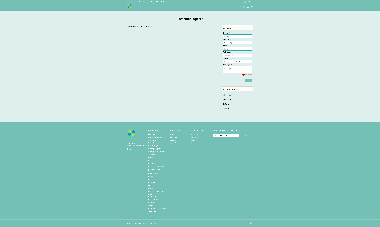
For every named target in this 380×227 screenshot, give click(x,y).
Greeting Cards (153, 140)
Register (172, 134)
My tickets (173, 140)
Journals (150, 157)
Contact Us (227, 99)
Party (150, 180)
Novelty (150, 177)
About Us (227, 95)
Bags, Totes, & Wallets (155, 146)
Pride (150, 194)
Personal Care (152, 182)
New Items (151, 134)
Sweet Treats (152, 211)
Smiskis (150, 206)
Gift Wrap (151, 154)
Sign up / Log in (248, 2)
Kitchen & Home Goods (156, 166)
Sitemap (226, 108)
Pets (149, 185)
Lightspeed (159, 223)
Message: (227, 65)
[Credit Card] (251, 223)
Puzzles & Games (154, 197)
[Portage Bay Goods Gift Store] (129, 7)
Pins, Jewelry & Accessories (157, 191)
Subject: (227, 58)
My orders (173, 137)
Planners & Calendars (155, 200)
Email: (226, 46)
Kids (149, 160)
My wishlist (173, 143)
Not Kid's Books (153, 174)
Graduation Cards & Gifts (156, 137)
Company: (227, 39)
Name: (226, 33)
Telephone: (227, 52)
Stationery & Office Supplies (157, 208)
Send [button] (248, 80)
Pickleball (151, 188)
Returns (226, 104)
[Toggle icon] (244, 7)
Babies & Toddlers (154, 143)
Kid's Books (152, 163)
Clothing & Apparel (154, 149)
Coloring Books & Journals (156, 152)
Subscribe (246, 135)
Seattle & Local (153, 203)
